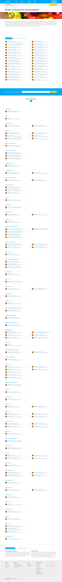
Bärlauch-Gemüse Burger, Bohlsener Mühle (39, 65)
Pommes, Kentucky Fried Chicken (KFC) (39, 46)
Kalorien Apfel (38, 563)
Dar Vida (7, 205)
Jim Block (7, 293)
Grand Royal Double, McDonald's (11, 49)
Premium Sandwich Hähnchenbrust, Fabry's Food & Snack (15, 231)
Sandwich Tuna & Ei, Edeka (11, 221)
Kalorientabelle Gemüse (39, 573)
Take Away (8, 470)
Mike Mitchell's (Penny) (11, 349)
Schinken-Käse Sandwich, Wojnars (38, 52)
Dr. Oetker (7, 212)
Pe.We (6, 404)
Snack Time (8, 445)
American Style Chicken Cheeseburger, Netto (13, 391)
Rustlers (7, 431)
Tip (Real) (7, 494)
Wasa (6, 516)
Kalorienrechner (16, 567)
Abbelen (7, 109)
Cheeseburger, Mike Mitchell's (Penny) (12, 351)
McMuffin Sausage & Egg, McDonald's (12, 46)
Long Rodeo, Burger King (10, 41)
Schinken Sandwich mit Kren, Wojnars (12, 79)
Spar (6, 453)
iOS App (28, 564)
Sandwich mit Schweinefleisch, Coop (12, 199)
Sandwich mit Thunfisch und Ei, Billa (39, 132)
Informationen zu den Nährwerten (10, 548)
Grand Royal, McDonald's (10, 65)
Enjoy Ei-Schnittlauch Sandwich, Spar (12, 457)
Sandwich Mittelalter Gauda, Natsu (12, 371)
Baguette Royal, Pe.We (10, 406)
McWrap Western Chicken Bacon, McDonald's (40, 337)
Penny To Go (8, 421)
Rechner (35, 2)
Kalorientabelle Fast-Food (39, 574)
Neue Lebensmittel (16, 38)
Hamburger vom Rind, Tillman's (11, 68)
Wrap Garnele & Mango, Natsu (11, 377)
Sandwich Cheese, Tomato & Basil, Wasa (12, 518)
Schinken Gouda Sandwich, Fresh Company (40, 73)
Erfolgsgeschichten (54, 2)
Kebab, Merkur (9, 344)
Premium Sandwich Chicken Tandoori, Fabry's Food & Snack (15, 228)
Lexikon (6, 565)
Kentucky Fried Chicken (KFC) (13, 308)
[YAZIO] (7, 1)
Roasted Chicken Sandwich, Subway (12, 76)
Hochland (7, 286)
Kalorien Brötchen (38, 568)
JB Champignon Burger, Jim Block (12, 57)
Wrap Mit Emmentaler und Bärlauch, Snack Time (13, 447)
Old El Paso (8, 397)
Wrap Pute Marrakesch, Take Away (38, 472)
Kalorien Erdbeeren (38, 570)
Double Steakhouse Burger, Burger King (12, 73)
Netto (6, 389)
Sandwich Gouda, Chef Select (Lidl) (39, 179)
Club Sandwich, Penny (37, 79)
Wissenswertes (29, 2)
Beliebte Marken (24, 38)
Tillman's (7, 487)
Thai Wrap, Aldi (9, 118)
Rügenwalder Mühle (10, 438)
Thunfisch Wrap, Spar (37, 457)
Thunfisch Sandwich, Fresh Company (39, 76)
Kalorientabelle (22, 2)
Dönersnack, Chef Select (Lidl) (11, 179)
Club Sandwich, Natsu (10, 366)
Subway (7, 463)
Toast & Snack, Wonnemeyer (38, 68)
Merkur (7, 342)
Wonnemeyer (8, 536)
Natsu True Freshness (10, 382)
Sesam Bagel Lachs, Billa (37, 135)
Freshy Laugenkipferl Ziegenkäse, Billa (12, 132)
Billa (6, 130)
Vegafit (7, 502)
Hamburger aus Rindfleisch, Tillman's (12, 489)
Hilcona (7, 279)
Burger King (8, 170)
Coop (6, 197)
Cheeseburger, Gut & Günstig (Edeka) (39, 49)
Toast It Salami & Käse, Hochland (12, 288)
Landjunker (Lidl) (9, 315)
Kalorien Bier (38, 565)
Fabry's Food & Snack (10, 226)
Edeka (6, 219)
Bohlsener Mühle (9, 143)
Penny (6, 411)
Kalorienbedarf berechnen (17, 565)
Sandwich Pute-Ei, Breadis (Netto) (12, 165)
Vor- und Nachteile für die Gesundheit (21, 548)
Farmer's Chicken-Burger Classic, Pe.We (12, 60)
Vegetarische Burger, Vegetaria (11, 511)
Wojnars (7, 523)
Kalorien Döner (38, 566)
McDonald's (8, 330)
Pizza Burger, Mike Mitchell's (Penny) (39, 351)
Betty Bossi (8, 123)
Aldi (6, 116)
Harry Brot (7, 272)
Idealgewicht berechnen (17, 564)
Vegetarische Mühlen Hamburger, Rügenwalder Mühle (14, 440)
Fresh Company (9, 242)
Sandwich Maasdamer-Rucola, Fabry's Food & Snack (14, 236)
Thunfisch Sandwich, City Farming (12, 192)
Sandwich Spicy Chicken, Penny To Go (39, 423)
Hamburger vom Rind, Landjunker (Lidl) (12, 52)
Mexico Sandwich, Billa (10, 135)
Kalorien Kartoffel (38, 569)
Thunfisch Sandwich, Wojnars (38, 41)
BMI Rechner (15, 563)
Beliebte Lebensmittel (9, 38)
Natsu (6, 364)
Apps (16, 2)
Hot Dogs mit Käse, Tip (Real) (11, 496)
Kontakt (6, 567)
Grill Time (7, 252)
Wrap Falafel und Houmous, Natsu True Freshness (14, 384)
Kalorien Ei (37, 567)
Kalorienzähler (29, 566)
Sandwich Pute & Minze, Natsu (11, 374)
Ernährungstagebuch (30, 565)
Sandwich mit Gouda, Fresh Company (12, 246)
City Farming (8, 185)
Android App (29, 563)
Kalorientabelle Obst (39, 572)
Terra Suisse (8, 480)
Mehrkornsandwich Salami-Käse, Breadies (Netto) (14, 155)
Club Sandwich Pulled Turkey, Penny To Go (13, 423)
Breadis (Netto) (9, 163)
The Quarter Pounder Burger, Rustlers (12, 433)
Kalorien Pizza (38, 571)
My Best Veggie (9, 357)
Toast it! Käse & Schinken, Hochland (39, 288)
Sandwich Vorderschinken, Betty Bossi (12, 125)
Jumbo (7, 301)
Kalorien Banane (38, 564)
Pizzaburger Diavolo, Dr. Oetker (11, 214)
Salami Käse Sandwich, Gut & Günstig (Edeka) (13, 266)
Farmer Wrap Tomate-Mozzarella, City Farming (13, 189)
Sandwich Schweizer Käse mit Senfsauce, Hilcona (14, 281)
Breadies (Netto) (9, 150)
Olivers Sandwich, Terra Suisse (11, 482)
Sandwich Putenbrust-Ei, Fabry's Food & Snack (40, 228)
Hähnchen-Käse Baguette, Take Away (12, 472)
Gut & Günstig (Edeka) (11, 259)
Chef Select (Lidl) (9, 177)
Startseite (6, 563)
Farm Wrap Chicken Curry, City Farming (39, 60)
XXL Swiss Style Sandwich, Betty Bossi (39, 57)
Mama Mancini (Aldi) (10, 322)
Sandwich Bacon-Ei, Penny (37, 413)
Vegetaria (7, 509)
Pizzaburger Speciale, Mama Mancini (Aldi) (13, 324)
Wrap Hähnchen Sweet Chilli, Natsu (39, 366)
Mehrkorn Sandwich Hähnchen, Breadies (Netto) (13, 152)
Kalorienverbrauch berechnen (18, 566)
